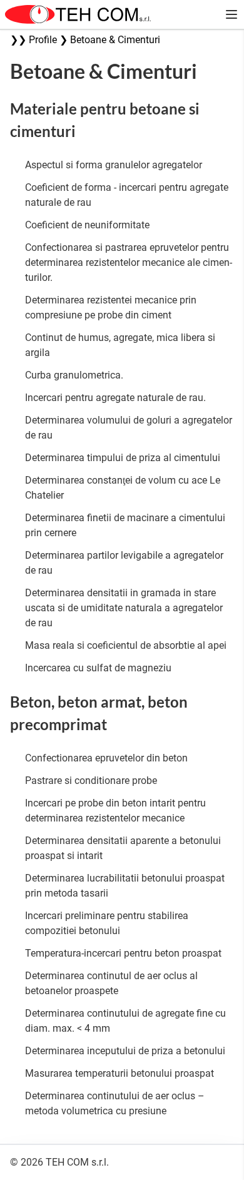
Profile (43, 40)
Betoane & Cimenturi (115, 40)
